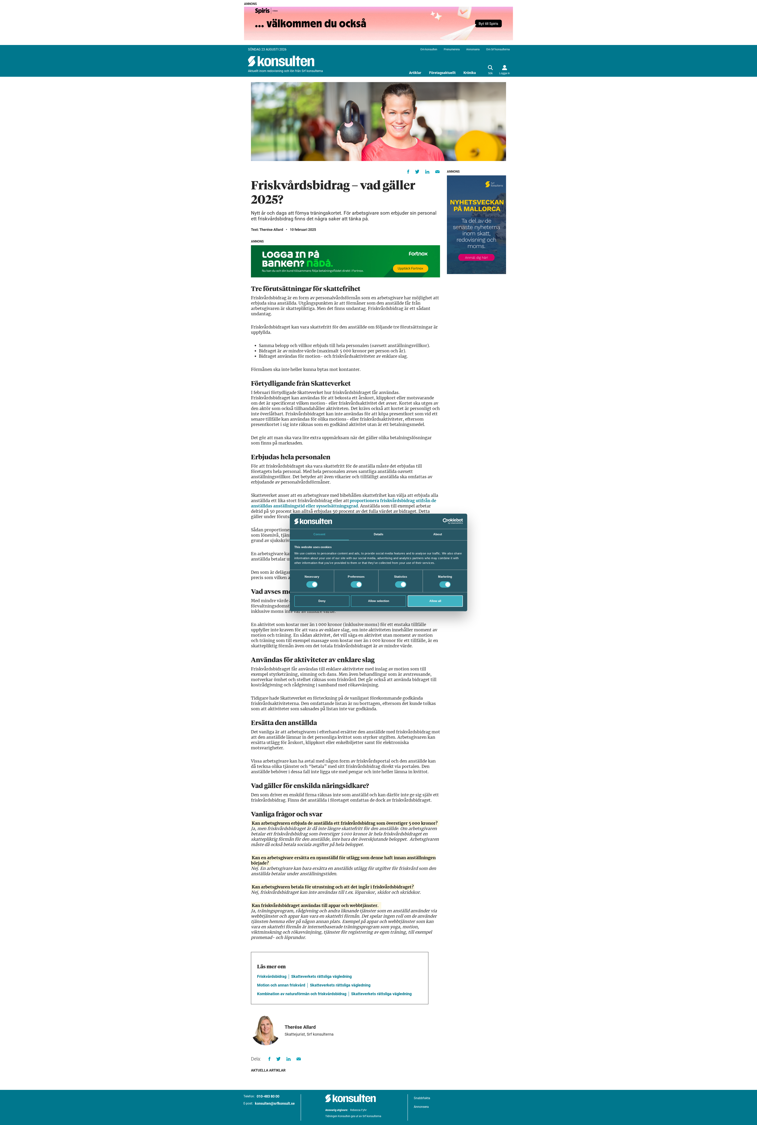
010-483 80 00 (268, 1096)
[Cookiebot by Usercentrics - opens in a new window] (445, 521)
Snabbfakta (422, 1098)
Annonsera (473, 49)
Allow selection (378, 601)
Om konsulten (428, 49)
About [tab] (437, 534)
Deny (321, 601)
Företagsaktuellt (442, 73)
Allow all (435, 601)
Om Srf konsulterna (498, 49)
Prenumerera (452, 49)
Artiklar (415, 73)
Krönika (469, 73)
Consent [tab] (319, 534)
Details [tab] (378, 534)
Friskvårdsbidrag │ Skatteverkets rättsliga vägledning (304, 976)
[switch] (356, 584)
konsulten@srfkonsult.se (275, 1103)
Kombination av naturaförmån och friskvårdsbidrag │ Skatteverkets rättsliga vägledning (334, 993)
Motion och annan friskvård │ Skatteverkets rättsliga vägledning (313, 985)
